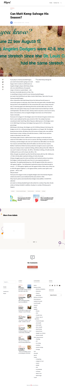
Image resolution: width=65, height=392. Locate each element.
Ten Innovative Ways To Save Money (22, 338)
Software (38, 371)
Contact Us (56, 2)
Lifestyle (36, 353)
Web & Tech (38, 373)
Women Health (39, 335)
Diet (37, 313)
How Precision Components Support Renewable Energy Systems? (22, 287)
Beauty (37, 311)
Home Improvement (38, 337)
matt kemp (38, 191)
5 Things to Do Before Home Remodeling (22, 349)
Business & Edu (37, 287)
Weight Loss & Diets (40, 333)
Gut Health (38, 323)
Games (37, 363)
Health (20, 305)
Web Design (39, 375)
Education (38, 291)
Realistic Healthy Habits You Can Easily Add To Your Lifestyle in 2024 (22, 308)
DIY (37, 341)
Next (34, 241)
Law (35, 351)
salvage (43, 191)
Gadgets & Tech (39, 361)
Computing (38, 359)
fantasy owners (31, 191)
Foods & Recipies (15, 224)
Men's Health (39, 327)
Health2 (35, 309)
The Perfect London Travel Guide (22, 317)
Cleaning (38, 339)
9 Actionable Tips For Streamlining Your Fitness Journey (22, 298)
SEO (37, 367)
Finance (21, 336)
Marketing (38, 295)
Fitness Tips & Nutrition (39, 318)
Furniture (38, 345)
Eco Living (38, 343)
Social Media (39, 369)
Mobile (37, 365)
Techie (35, 357)
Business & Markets (40, 289)
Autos (35, 285)
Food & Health (37, 303)
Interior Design (39, 347)
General (12, 8)
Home (51, 2)
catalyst (12, 191)
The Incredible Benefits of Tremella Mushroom (16, 228)
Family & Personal (38, 301)
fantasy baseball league (21, 191)
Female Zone (39, 315)
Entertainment (37, 299)
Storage (38, 349)
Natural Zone (39, 331)
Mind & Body (39, 329)
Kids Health (38, 325)
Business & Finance (38, 297)
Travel (20, 315)
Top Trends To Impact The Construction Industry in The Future (22, 328)
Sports (35, 355)
